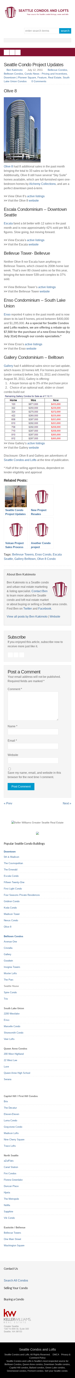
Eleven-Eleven (11, 1114)
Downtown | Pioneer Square (20, 77)
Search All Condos (16, 1280)
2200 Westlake (11, 1013)
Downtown (10, 851)
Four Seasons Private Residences (22, 895)
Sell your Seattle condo (56, 1371)
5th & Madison (11, 857)
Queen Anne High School (17, 1073)
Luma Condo (10, 1120)
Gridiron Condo (11, 901)
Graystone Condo (13, 1126)
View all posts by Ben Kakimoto (27, 616)
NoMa (7, 1205)
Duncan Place (11, 1186)
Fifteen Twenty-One (14, 882)
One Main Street (12, 1239)
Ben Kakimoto (15, 69)
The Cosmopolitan (13, 863)
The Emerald (10, 869)
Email (12, 740)
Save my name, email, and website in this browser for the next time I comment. (34, 775)
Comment (15, 689)
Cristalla (8, 948)
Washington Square (14, 1245)
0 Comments (38, 81)
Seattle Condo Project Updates (33, 64)
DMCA (56, 1354)
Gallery (8, 365)
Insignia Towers (12, 967)
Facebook (6, 52)
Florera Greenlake (13, 1179)
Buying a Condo (14, 1299)
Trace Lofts (10, 1146)
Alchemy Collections (42, 183)
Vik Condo (9, 1218)
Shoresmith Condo (13, 1032)
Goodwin (8, 960)
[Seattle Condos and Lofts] (37, 17)
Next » (67, 803)
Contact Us (11, 1269)
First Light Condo (13, 888)
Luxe (6, 1066)
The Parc (8, 979)
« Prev (8, 803)
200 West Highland (14, 1054)
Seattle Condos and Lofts (20, 460)
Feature (42, 77)
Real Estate (54, 77)
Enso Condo (43, 554)
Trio (6, 998)
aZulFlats (9, 1160)
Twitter (18, 52)
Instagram (12, 52)
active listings (36, 196)
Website (55, 616)
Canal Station (11, 1167)
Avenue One (10, 941)
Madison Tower (12, 914)
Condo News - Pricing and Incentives (46, 73)
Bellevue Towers (23, 554)
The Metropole (11, 1198)
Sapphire (8, 1211)
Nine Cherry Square (14, 1139)
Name (12, 726)
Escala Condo (11, 876)
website (34, 200)
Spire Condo (10, 992)
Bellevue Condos (57, 69)
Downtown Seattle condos (57, 1364)
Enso (7, 314)
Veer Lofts (9, 1039)
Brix (6, 1101)
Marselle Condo (12, 1026)
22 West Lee (10, 1060)
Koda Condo (10, 907)
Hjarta (7, 1192)
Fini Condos (10, 1173)
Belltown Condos (13, 73)
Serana (7, 1079)
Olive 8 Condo (46, 558)
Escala (8, 223)
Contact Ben (39, 591)
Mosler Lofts (10, 973)
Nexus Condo (11, 920)
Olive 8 (8, 166)
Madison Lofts (11, 1133)
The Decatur (10, 1107)
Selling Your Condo (16, 1288)
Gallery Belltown (25, 558)
